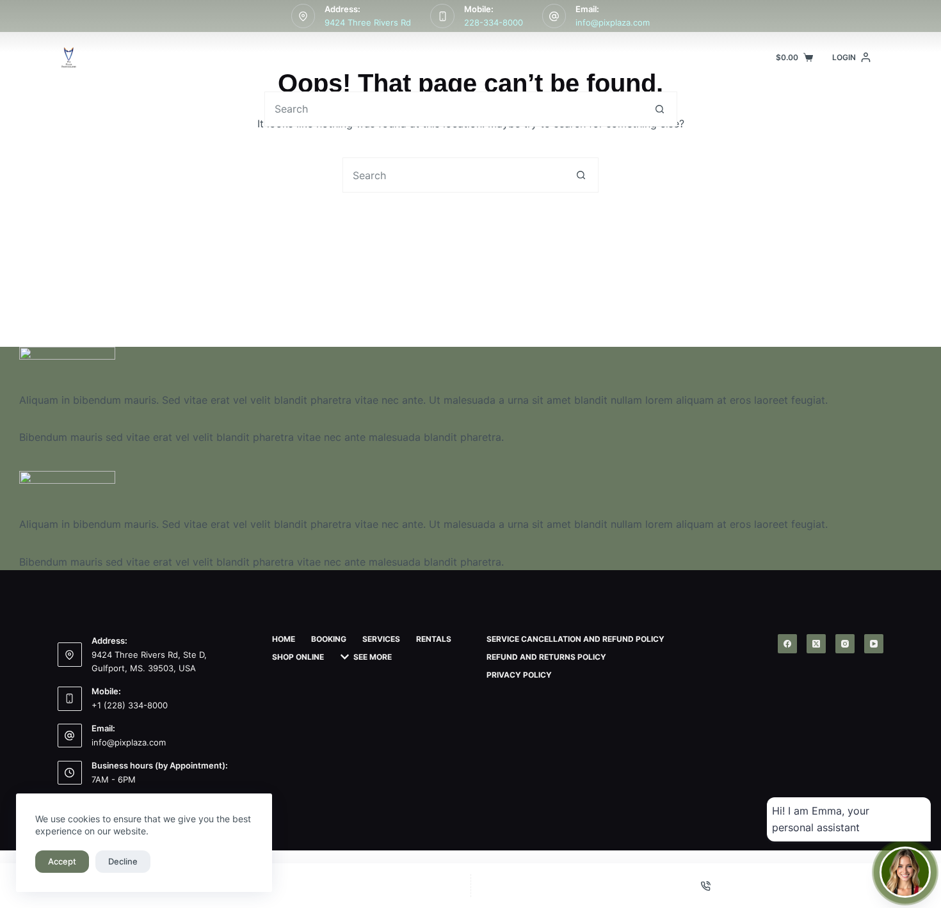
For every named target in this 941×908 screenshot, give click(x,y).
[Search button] (660, 109)
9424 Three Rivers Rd (368, 22)
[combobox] (454, 109)
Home (258, 57)
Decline (123, 861)
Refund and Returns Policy (546, 657)
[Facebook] (787, 643)
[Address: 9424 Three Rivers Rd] (303, 16)
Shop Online (557, 57)
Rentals (478, 57)
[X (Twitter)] (816, 643)
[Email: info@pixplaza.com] (554, 16)
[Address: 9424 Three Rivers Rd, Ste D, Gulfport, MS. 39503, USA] (70, 654)
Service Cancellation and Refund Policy (575, 639)
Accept (62, 861)
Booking (323, 57)
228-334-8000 (493, 22)
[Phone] (706, 886)
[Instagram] (845, 643)
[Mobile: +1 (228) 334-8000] (70, 699)
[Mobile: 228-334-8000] (442, 16)
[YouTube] (873, 643)
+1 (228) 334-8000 (130, 705)
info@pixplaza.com (612, 22)
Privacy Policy (519, 675)
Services (395, 57)
